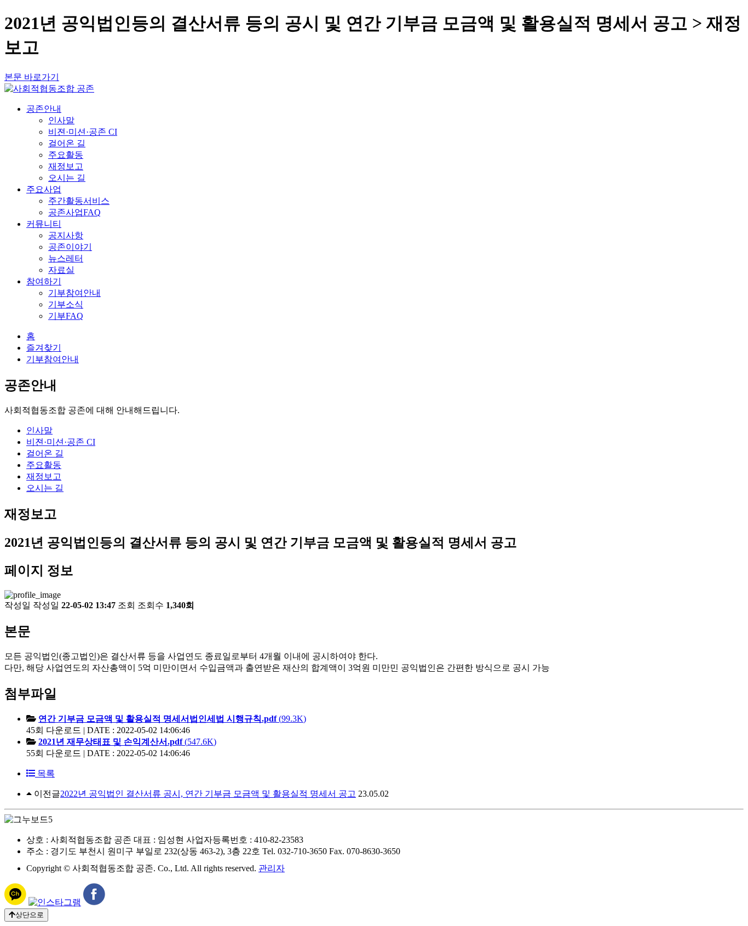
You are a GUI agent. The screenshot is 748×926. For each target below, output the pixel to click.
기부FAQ (65, 316)
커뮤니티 (43, 223)
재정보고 (65, 166)
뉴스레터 (65, 258)
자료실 (61, 270)
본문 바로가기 (31, 77)
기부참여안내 (74, 293)
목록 (45, 773)
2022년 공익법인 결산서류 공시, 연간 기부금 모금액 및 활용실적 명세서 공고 (208, 793)
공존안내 (43, 108)
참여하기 (43, 281)
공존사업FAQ (74, 212)
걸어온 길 (66, 143)
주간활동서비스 (79, 200)
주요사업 (43, 189)
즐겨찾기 (43, 347)
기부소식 (65, 304)
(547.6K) (127, 741)
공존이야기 (70, 246)
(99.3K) (172, 718)
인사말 (61, 120)
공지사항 (65, 235)
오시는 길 (66, 177)
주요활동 (65, 154)
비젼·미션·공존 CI (82, 131)
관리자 (271, 868)
